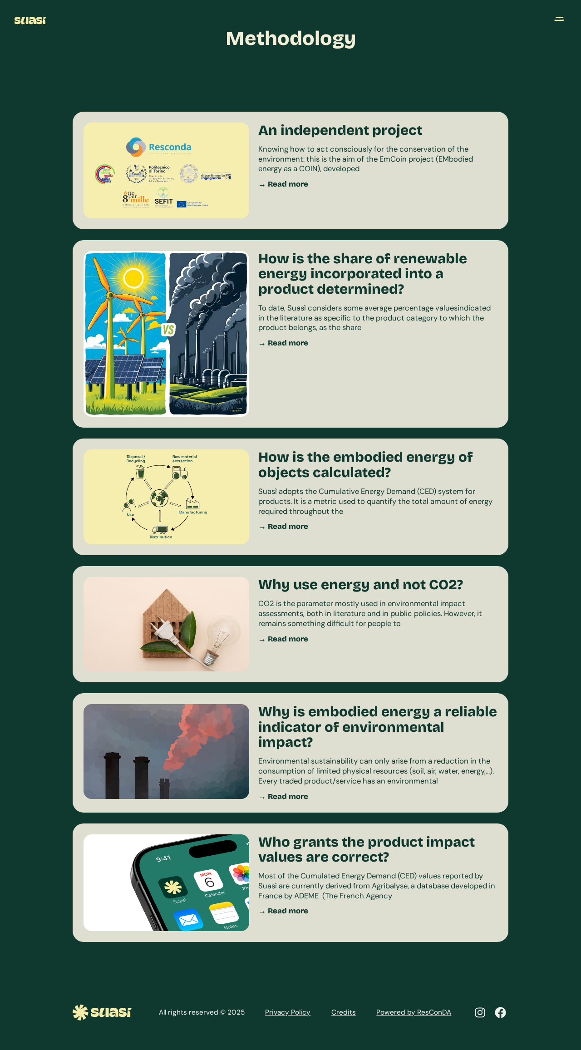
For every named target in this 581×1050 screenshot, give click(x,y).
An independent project (340, 130)
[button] (558, 17)
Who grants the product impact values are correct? (366, 849)
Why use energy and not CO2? (360, 584)
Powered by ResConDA (413, 1012)
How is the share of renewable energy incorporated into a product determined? (362, 273)
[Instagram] (480, 1012)
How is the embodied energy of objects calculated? (365, 464)
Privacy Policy (287, 1012)
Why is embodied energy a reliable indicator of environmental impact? (377, 726)
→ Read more (283, 184)
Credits (343, 1012)
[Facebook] (500, 1012)
